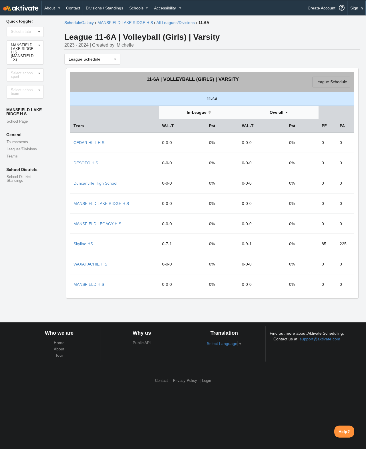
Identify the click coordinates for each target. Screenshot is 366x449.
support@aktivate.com (320, 339)
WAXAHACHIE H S (90, 264)
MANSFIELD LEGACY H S (97, 223)
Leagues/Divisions (22, 149)
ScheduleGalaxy (79, 22)
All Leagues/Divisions (175, 22)
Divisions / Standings (104, 8)
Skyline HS (83, 244)
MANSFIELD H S (88, 284)
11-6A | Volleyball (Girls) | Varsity (193, 79)
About (59, 349)
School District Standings (19, 179)
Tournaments (17, 142)
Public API (142, 342)
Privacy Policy (185, 380)
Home (59, 342)
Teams (12, 156)
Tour (59, 355)
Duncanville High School (95, 183)
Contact (73, 8)
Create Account (321, 8)
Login (206, 380)
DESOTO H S (85, 163)
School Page (17, 121)
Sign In (356, 8)
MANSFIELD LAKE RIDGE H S (125, 22)
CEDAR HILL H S (88, 142)
